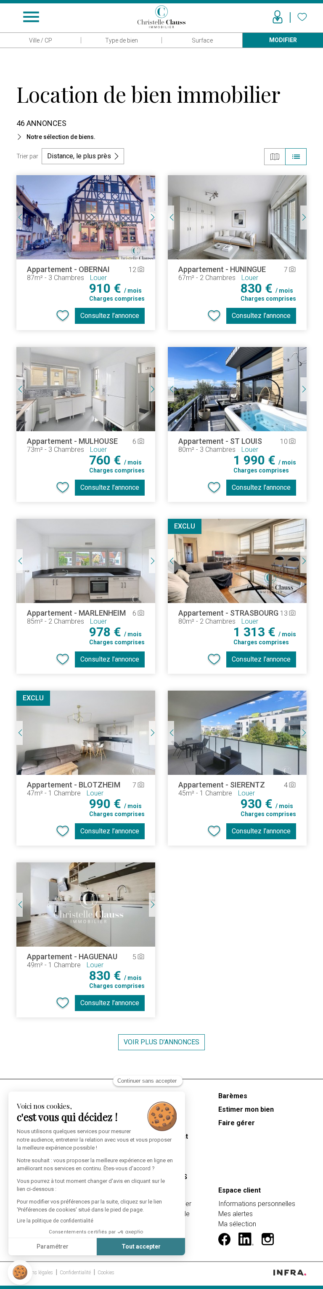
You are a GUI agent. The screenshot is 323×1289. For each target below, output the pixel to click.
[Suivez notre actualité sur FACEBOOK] (224, 1239)
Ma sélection (237, 1224)
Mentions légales (35, 1273)
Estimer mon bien (246, 1109)
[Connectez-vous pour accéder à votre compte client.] (277, 17)
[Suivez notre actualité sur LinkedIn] (246, 1239)
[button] (20, 1272)
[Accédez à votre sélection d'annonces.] (302, 17)
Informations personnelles (256, 1204)
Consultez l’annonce (109, 316)
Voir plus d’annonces (161, 1042)
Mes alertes (235, 1214)
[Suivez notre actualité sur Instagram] (268, 1239)
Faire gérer (236, 1123)
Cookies (106, 1273)
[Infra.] (290, 1272)
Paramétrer (53, 1246)
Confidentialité (76, 1273)
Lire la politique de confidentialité (55, 1221)
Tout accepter (141, 1246)
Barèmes (232, 1096)
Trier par (27, 156)
